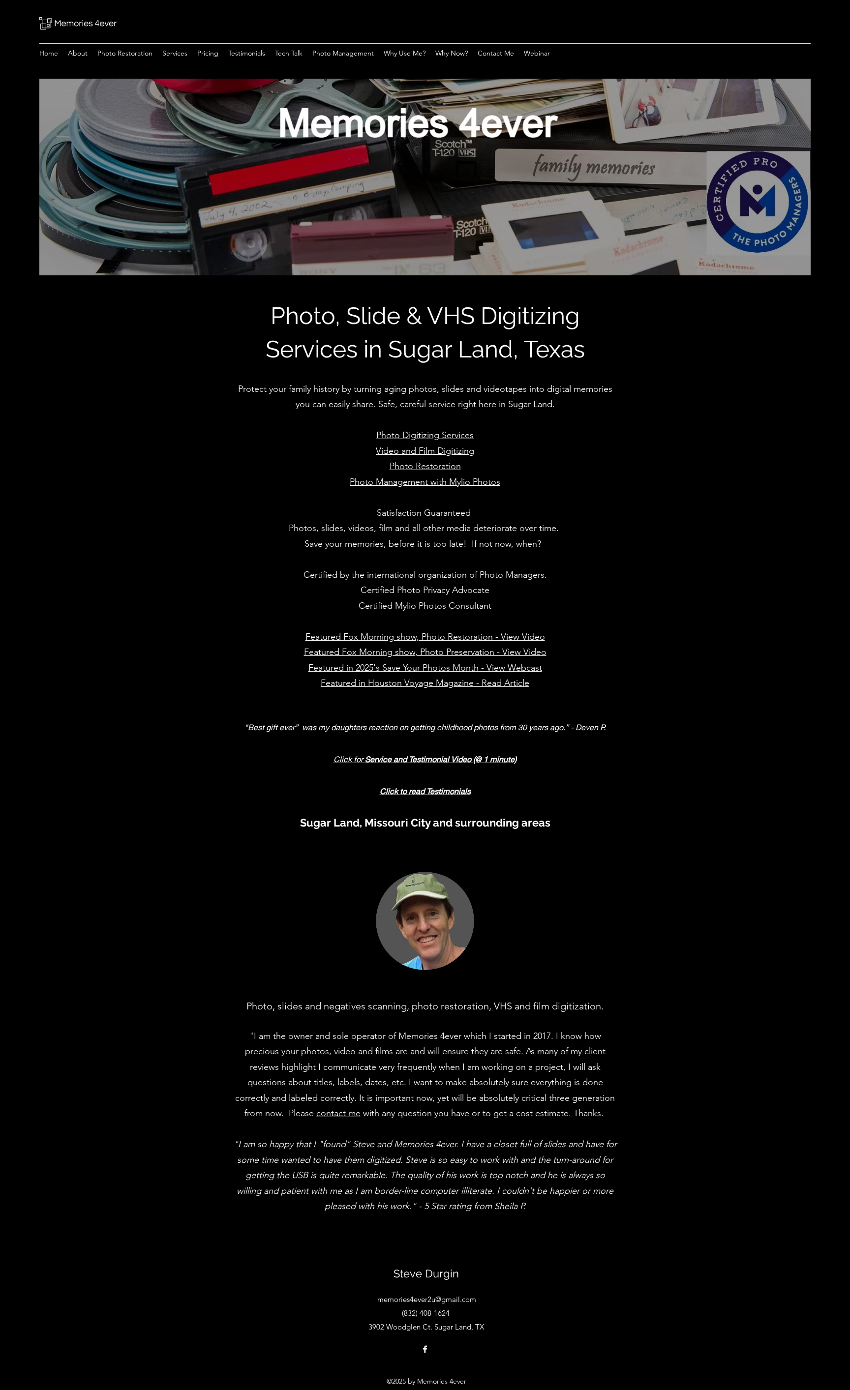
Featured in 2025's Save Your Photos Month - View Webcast (425, 667)
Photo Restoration (425, 466)
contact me (338, 1113)
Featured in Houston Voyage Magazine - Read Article (425, 683)
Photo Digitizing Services (425, 435)
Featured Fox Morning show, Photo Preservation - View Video (425, 652)
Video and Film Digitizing (425, 450)
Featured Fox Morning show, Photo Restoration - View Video (425, 636)
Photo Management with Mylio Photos (425, 481)
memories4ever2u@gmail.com (426, 1299)
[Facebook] (425, 1349)
